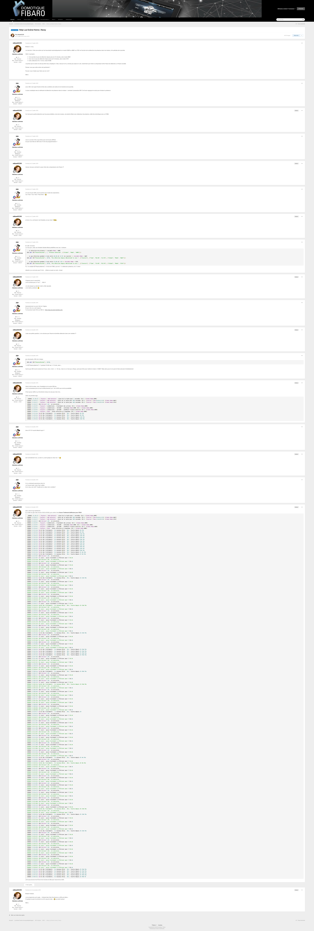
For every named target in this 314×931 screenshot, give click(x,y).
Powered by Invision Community (157, 928)
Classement (69, 19)
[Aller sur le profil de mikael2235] (12, 35)
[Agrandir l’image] (46, 194)
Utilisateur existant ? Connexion (286, 8)
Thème (154, 925)
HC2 (28, 36)
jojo (17, 83)
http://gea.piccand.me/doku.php (54, 310)
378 (18, 57)
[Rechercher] (303, 19)
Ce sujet (297, 19)
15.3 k (18, 97)
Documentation (44, 19)
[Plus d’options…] (302, 43)
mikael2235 (20, 34)
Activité (60, 19)
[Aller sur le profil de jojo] (17, 89)
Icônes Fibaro (27, 19)
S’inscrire (301, 8)
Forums (12, 19)
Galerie (19, 19)
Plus (53, 19)
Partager (287, 35)
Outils (35, 19)
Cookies (160, 925)
